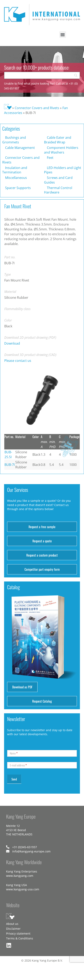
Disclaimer (13, 929)
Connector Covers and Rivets (37, 108)
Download (12, 343)
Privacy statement (18, 933)
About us (12, 924)
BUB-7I (9, 464)
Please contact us (17, 360)
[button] (62, 34)
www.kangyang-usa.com (22, 889)
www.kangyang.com (19, 876)
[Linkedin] (8, 945)
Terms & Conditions (19, 938)
